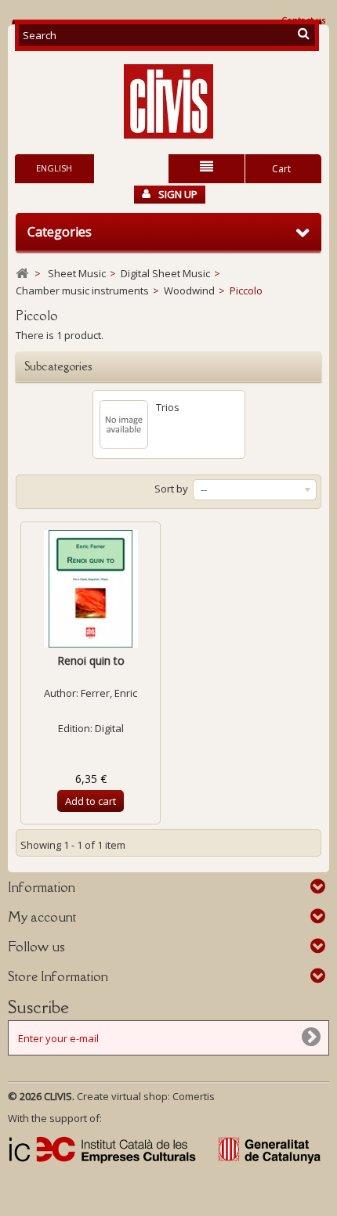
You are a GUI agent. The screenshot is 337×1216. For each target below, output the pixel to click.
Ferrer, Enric (109, 693)
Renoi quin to (91, 660)
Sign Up (177, 194)
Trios (167, 407)
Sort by (171, 489)
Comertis (193, 1096)
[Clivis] (168, 101)
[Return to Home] (22, 273)
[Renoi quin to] (90, 589)
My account (42, 917)
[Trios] (124, 424)
